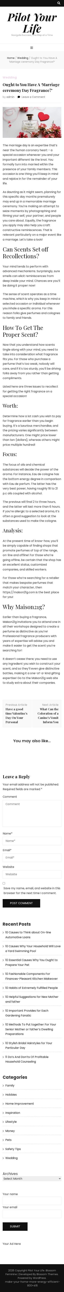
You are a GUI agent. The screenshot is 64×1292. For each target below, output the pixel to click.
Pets (8, 1140)
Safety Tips (13, 1149)
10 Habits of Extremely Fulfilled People (31, 988)
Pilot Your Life (32, 22)
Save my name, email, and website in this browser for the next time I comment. (32, 890)
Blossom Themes (47, 1274)
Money (10, 1131)
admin (10, 97)
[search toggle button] (58, 3)
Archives (10, 1173)
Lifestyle (11, 1122)
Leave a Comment (33, 97)
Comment (10, 797)
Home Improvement (19, 1104)
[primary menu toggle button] (32, 48)
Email (7, 850)
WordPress (39, 1278)
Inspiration (12, 1113)
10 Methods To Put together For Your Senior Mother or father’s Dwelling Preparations (30, 1029)
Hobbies (11, 1095)
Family (9, 1085)
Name (7, 833)
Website (8, 867)
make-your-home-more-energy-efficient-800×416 (32, 1283)
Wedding (10, 77)
